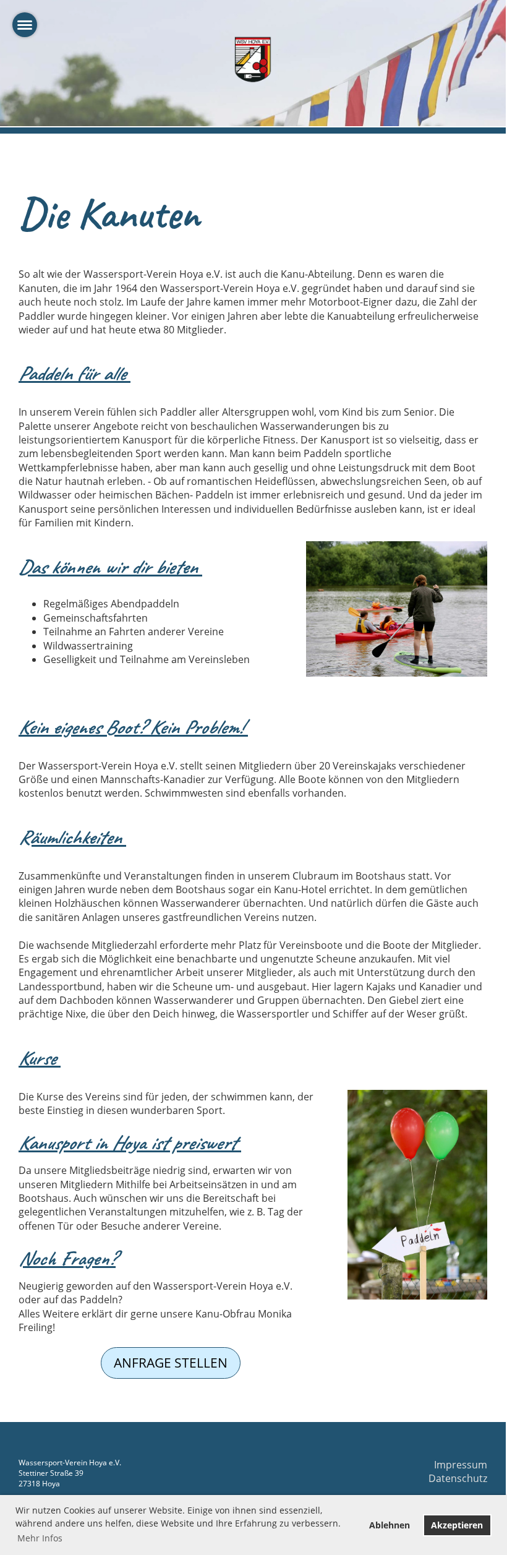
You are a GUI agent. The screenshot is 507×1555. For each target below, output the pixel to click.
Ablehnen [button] (389, 1525)
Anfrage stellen (171, 1362)
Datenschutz (457, 1478)
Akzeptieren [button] (457, 1525)
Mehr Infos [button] (39, 1538)
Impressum (460, 1464)
